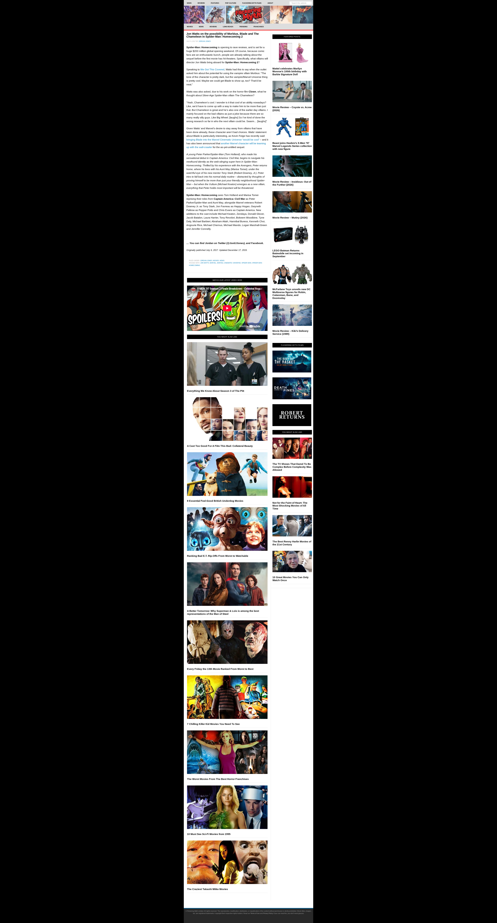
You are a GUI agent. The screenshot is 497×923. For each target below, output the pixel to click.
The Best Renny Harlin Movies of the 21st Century (291, 543)
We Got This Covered (212, 69)
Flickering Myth (248, 14)
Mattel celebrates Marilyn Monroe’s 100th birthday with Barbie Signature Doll (289, 71)
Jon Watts (204, 263)
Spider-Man (246, 263)
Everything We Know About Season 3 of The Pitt (215, 391)
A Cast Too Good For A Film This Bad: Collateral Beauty (220, 446)
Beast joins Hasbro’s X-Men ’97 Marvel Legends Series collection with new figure (292, 146)
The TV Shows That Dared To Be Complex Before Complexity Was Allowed (291, 467)
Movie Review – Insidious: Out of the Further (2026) (291, 183)
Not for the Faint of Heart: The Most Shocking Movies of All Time (289, 505)
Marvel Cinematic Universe (229, 263)
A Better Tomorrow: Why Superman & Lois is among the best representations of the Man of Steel (223, 612)
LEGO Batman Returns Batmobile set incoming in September (287, 253)
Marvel (213, 263)
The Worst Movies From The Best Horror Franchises (218, 779)
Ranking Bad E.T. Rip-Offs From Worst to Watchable (217, 556)
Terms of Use (255, 913)
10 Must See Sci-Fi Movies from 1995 (209, 834)
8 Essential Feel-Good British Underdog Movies (215, 501)
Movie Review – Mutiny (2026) (290, 217)
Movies (216, 260)
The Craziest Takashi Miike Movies (207, 889)
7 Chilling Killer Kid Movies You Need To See (213, 724)
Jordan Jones (206, 260)
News (222, 260)
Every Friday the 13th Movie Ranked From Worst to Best (220, 669)
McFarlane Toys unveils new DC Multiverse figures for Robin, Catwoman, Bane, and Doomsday (291, 293)
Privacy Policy (268, 913)
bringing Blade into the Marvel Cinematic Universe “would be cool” (222, 139)
